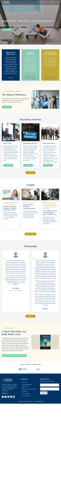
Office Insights (47, 205)
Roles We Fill (25, 386)
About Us (6, 107)
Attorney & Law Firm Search (29, 389)
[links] (5, 2)
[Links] (11, 132)
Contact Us (25, 391)
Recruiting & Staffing (9, 204)
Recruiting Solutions (27, 384)
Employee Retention (48, 202)
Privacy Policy (25, 393)
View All (30, 316)
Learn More (7, 29)
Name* (49, 385)
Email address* (49, 388)
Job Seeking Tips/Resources (10, 202)
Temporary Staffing (30, 143)
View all (30, 172)
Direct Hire (7, 143)
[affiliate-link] (23, 369)
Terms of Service (26, 395)
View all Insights (30, 234)
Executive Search (49, 143)
